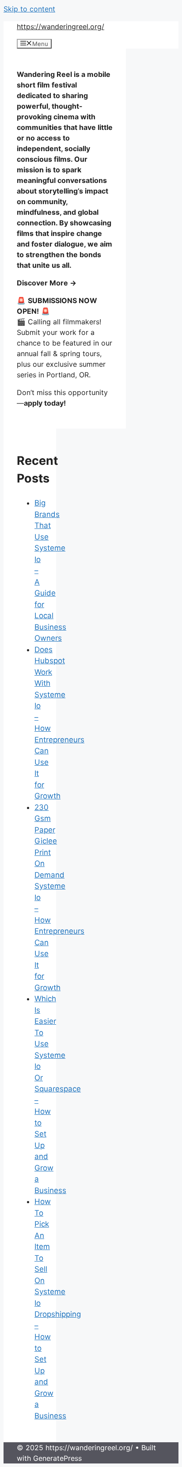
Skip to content (29, 8)
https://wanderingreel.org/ (60, 26)
